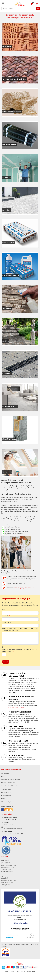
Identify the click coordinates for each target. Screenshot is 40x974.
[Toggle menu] (3, 3)
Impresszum (6, 773)
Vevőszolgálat (6, 795)
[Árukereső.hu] (6, 850)
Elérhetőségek (6, 802)
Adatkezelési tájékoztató (9, 786)
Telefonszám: (6, 622)
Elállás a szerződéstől (8, 783)
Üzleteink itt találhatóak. (16, 707)
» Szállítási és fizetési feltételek (10, 779)
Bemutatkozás (6, 792)
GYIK (3, 799)
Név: (3, 610)
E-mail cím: (6, 616)
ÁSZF (3, 776)
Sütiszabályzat (6, 789)
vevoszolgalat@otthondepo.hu (24, 588)
